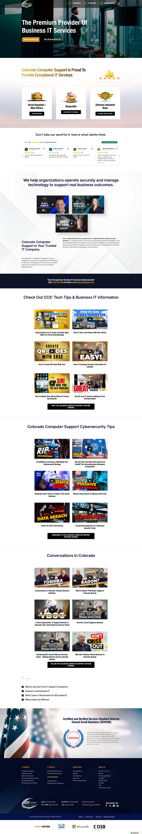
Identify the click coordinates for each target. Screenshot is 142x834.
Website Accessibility (109, 817)
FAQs (100, 785)
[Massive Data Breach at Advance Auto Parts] (90, 481)
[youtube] (114, 806)
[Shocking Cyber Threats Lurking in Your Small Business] (52, 481)
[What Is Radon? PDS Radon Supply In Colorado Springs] (90, 577)
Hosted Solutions (52, 781)
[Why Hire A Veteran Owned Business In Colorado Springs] (90, 641)
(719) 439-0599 (73, 802)
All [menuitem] (22, 679)
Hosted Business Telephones (55, 783)
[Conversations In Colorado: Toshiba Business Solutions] (52, 577)
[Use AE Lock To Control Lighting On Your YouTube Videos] (90, 383)
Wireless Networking (28, 781)
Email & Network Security (54, 771)
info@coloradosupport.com (83, 282)
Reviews (101, 773)
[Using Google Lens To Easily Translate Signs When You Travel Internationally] (52, 319)
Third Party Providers (105, 788)
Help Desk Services (27, 773)
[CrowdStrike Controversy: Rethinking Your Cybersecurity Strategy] (52, 449)
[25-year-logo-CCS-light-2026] (27, 1)
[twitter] (110, 806)
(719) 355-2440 (58, 282)
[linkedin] (118, 806)
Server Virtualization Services (30, 778)
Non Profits (76, 778)
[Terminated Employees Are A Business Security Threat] (90, 512)
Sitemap (81, 817)
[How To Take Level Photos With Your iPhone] (90, 319)
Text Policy (98, 817)
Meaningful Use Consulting (29, 783)
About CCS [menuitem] (29, 678)
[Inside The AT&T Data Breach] (52, 512)
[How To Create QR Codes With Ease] (52, 351)
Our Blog (101, 783)
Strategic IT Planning (28, 771)
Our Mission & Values (105, 776)
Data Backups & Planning (54, 773)
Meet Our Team (103, 781)
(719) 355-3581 (69, 805)
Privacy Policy (89, 817)
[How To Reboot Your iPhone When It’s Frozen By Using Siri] (52, 383)
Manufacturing (77, 776)
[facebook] (106, 806)
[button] (119, 156)
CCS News (101, 778)
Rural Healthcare (78, 771)
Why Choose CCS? (104, 771)
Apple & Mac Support (28, 776)
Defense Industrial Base (79, 781)
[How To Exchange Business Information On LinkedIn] (90, 351)
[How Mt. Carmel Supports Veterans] (90, 609)
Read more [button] (76, 163)
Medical (75, 773)
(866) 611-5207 (53, 805)
